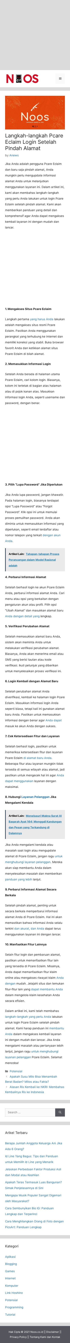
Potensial (16, 1071)
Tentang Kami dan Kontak (45, 1337)
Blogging (11, 1264)
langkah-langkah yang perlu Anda (28, 1016)
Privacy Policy (18, 1337)
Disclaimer (52, 1331)
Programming (14, 1307)
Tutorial (10, 1314)
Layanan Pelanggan (35, 797)
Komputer (11, 1285)
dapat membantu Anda (47, 989)
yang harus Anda (41, 319)
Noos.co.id (36, 1331)
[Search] (60, 1112)
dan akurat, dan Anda (29, 928)
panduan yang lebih (18, 879)
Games (10, 1271)
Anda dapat (54, 720)
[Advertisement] (35, 35)
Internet (10, 1278)
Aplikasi (10, 1256)
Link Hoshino (14, 1293)
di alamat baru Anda (37, 758)
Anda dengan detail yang (22, 616)
